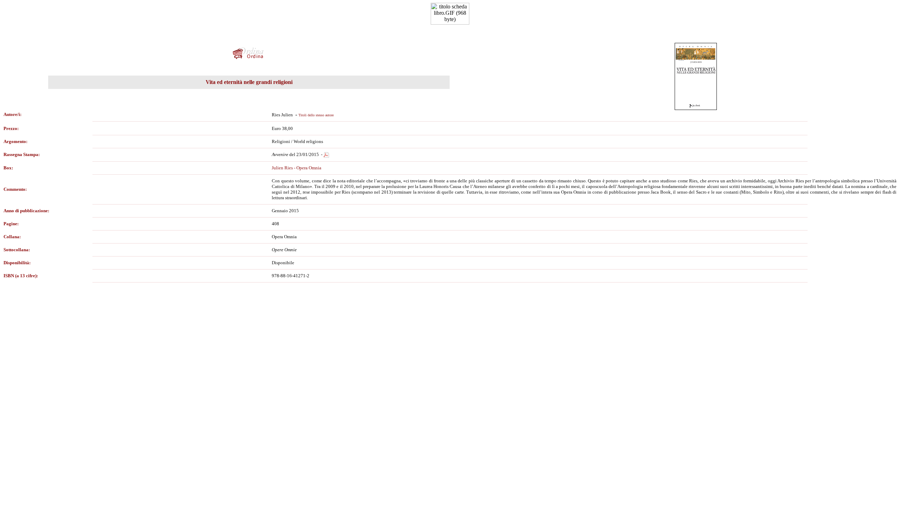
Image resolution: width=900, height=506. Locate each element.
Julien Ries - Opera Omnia (296, 167)
